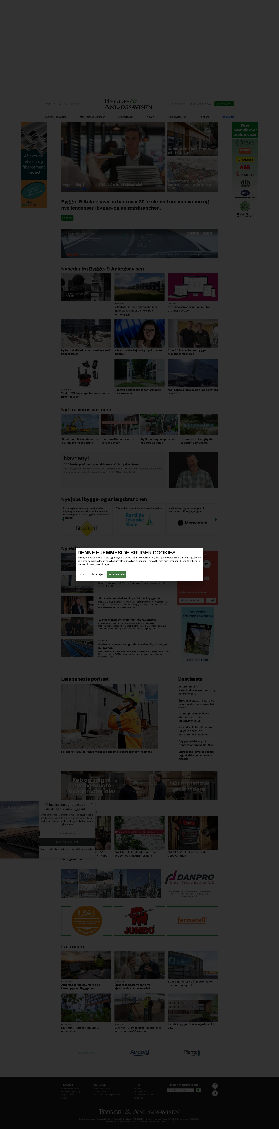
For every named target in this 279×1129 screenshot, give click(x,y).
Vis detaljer (97, 574)
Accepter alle (116, 574)
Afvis (83, 574)
